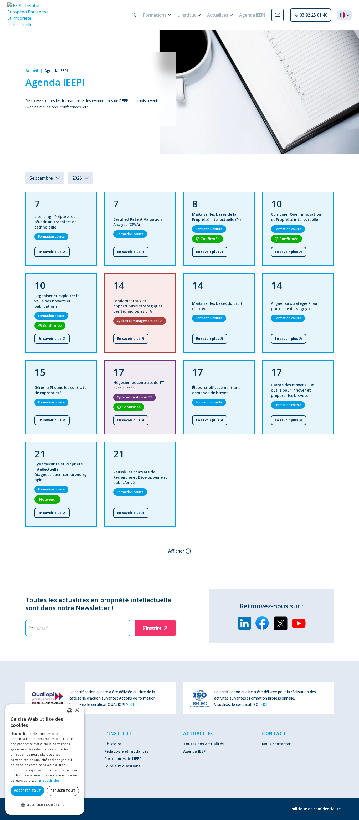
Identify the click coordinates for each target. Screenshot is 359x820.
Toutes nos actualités (203, 743)
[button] (45, 805)
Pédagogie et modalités (126, 751)
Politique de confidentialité (316, 808)
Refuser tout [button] (62, 790)
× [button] (77, 710)
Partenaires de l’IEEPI (123, 758)
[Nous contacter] (277, 15)
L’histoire (112, 743)
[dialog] (44, 759)
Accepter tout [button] (27, 790)
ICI (131, 704)
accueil (31, 70)
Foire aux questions (122, 765)
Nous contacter (276, 743)
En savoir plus (49, 780)
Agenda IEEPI (56, 70)
